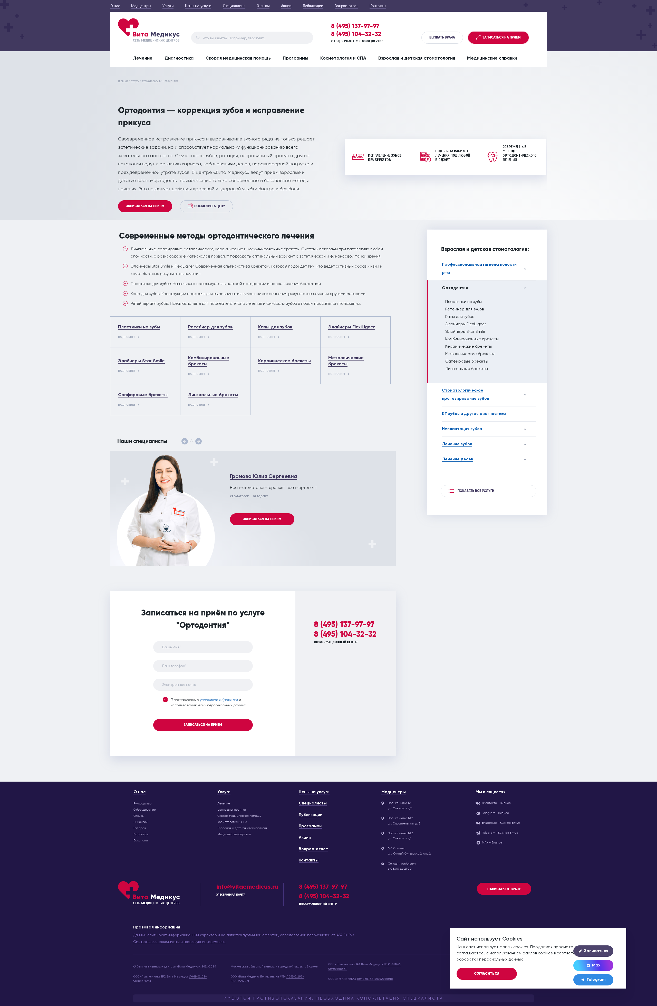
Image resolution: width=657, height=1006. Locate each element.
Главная (123, 81)
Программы (295, 58)
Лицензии (140, 822)
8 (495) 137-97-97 (355, 26)
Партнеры (141, 834)
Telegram (596, 980)
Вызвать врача (442, 37)
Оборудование (144, 809)
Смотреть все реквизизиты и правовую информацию (179, 942)
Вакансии (140, 840)
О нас (115, 5)
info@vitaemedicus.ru (247, 886)
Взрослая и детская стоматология (416, 58)
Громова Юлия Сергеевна (263, 476)
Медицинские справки (492, 58)
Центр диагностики (231, 809)
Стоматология (151, 81)
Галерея (139, 828)
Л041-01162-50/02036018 (375, 979)
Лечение (142, 58)
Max (596, 965)
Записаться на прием (145, 206)
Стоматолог (239, 496)
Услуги (167, 5)
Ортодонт (260, 496)
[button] (184, 441)
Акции (286, 5)
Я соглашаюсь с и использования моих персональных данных (208, 702)
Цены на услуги (198, 5)
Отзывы (263, 5)
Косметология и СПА (343, 58)
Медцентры (141, 5)
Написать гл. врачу (504, 889)
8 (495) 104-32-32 (356, 34)
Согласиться (486, 973)
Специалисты (234, 5)
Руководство (142, 803)
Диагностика (179, 58)
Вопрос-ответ (346, 5)
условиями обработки (219, 700)
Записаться (596, 951)
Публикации (313, 5)
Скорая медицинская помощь (238, 58)
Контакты (378, 5)
